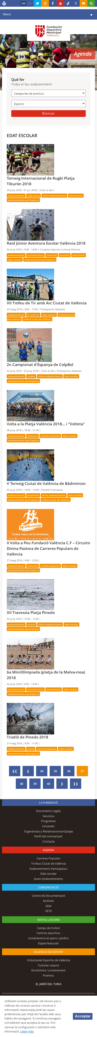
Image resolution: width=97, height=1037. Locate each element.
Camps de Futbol (48, 928)
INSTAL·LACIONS (48, 920)
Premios (48, 975)
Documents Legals (48, 811)
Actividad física (35, 255)
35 (55, 771)
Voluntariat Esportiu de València (48, 960)
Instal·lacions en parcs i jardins (48, 938)
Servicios (48, 816)
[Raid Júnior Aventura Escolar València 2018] (30, 225)
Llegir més (27, 1031)
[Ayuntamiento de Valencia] (4, 4)
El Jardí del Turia (48, 984)
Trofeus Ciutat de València (37, 319)
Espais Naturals (48, 943)
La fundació (48, 803)
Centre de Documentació (48, 896)
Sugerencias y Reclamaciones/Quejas (48, 831)
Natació (31, 624)
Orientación (78, 255)
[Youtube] (60, 3)
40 (48, 784)
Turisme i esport (48, 965)
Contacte (48, 841)
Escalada (64, 255)
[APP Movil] (76, 3)
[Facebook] (53, 3)
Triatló (30, 748)
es (29, 3)
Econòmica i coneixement (48, 970)
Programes (48, 821)
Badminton (33, 495)
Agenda (48, 850)
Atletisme (51, 255)
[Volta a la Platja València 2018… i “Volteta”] (30, 405)
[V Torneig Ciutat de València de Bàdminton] (30, 465)
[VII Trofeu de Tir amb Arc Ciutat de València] (30, 284)
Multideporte (53, 689)
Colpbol (31, 376)
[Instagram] (45, 3)
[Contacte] (83, 3)
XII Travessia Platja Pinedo (31, 612)
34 (41, 771)
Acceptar (82, 1016)
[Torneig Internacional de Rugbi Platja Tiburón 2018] (30, 160)
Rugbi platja (33, 195)
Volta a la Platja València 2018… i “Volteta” (46, 423)
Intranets (48, 826)
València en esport (48, 952)
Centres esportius (48, 933)
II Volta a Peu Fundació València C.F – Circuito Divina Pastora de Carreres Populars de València (48, 548)
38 (21, 784)
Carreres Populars (50, 435)
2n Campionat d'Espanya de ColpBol (40, 364)
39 (35, 784)
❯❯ (75, 784)
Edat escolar (76, 195)
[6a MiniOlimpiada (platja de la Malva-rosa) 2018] (30, 653)
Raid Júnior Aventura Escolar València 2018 (46, 243)
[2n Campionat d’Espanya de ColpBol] (29, 345)
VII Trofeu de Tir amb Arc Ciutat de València (47, 303)
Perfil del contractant (48, 836)
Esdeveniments (16, 195)
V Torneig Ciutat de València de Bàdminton (46, 483)
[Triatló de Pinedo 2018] (30, 718)
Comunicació (48, 887)
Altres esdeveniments (54, 195)
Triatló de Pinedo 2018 (27, 737)
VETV (48, 911)
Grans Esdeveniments (48, 879)
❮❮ (14, 771)
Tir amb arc (33, 314)
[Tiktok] (68, 3)
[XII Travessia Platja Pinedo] (30, 594)
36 (68, 771)
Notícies (48, 901)
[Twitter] (37, 3)
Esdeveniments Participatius (23, 200)
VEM (48, 906)
